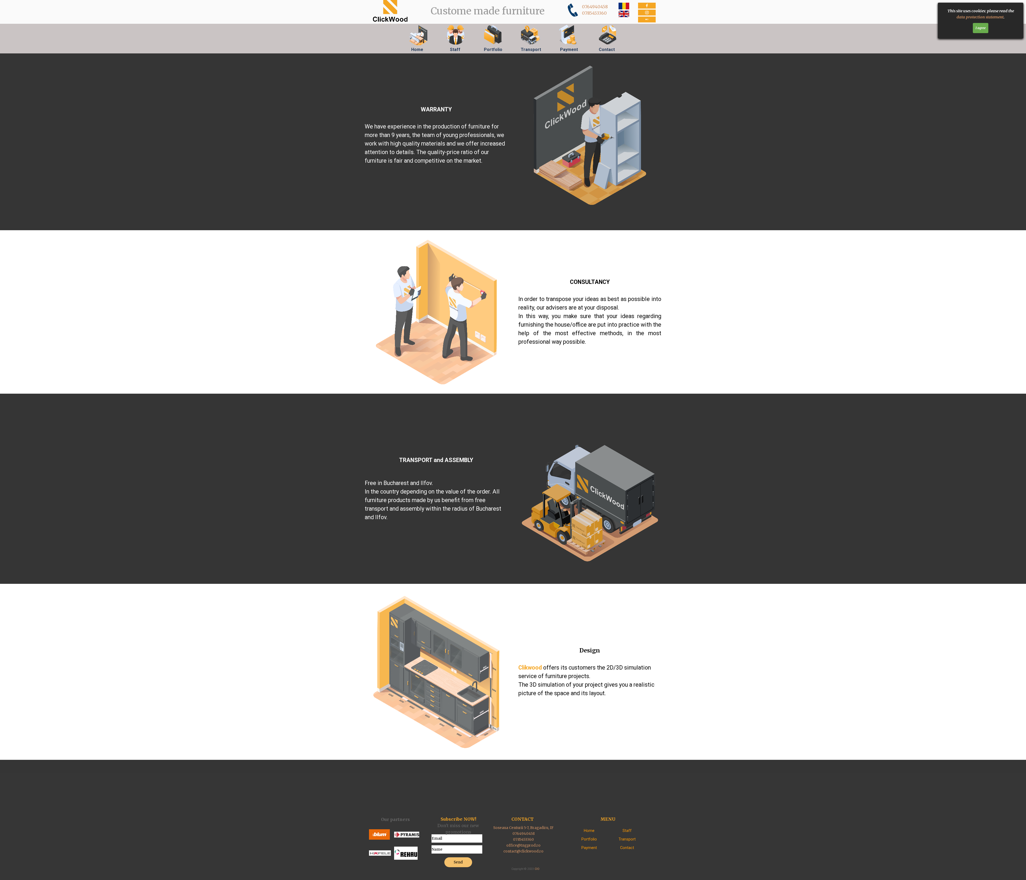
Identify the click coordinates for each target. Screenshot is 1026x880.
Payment (569, 49)
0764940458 (595, 6)
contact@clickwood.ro (523, 851)
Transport (531, 49)
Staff (455, 49)
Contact (607, 49)
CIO (537, 869)
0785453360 (594, 13)
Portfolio (493, 49)
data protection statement (980, 17)
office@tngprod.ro (523, 845)
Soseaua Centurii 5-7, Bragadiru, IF (523, 828)
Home (417, 49)
